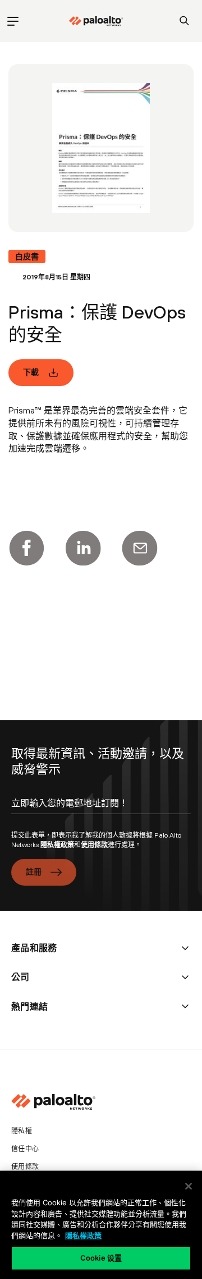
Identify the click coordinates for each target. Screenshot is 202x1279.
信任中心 (25, 1149)
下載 (31, 372)
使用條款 (94, 845)
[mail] (140, 548)
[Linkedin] (83, 548)
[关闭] (188, 1186)
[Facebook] (26, 548)
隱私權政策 (57, 845)
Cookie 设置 (101, 1257)
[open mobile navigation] (12, 21)
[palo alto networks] (95, 21)
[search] (184, 21)
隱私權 (21, 1131)
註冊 (34, 871)
